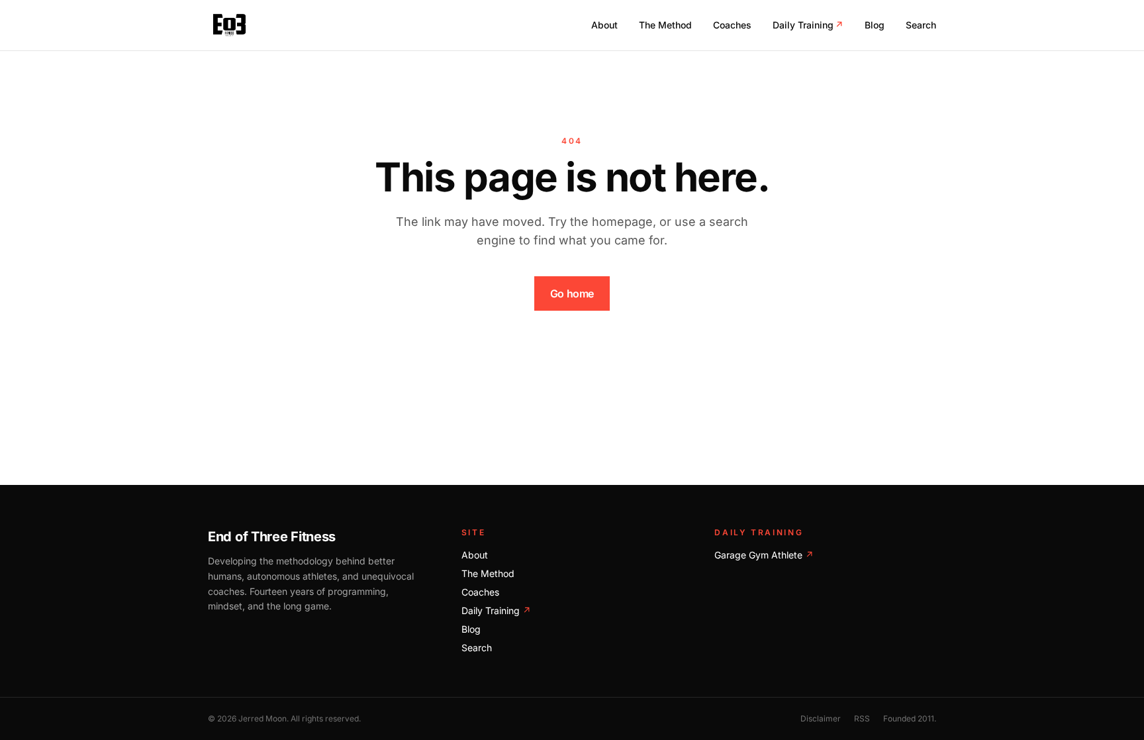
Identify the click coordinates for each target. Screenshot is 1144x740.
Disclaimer (820, 718)
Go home (572, 293)
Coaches (732, 24)
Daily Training (808, 24)
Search (921, 24)
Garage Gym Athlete (764, 554)
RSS (862, 718)
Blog (874, 24)
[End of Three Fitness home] (229, 25)
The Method (665, 24)
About (604, 24)
